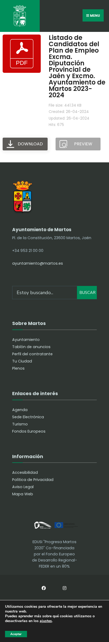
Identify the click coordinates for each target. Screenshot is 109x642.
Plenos (18, 368)
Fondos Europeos (29, 431)
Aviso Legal (23, 486)
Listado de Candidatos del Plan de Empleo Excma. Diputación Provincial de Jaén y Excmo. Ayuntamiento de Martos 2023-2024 (77, 66)
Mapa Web (22, 494)
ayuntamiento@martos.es (37, 263)
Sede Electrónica (28, 417)
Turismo (20, 424)
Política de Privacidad (32, 479)
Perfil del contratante (32, 354)
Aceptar (16, 634)
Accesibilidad (25, 472)
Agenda (20, 409)
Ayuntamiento (26, 339)
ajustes (46, 621)
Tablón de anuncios (31, 346)
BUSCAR (87, 292)
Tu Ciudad (22, 361)
